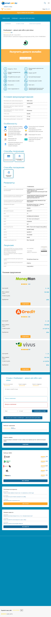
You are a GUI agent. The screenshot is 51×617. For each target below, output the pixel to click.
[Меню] (49, 3)
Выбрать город (8, 6)
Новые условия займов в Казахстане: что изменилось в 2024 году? (18, 493)
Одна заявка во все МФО (25, 13)
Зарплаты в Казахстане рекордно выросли (13, 523)
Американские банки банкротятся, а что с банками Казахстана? (18, 516)
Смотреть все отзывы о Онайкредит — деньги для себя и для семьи (23, 417)
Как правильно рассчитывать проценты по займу (14, 496)
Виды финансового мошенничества (11, 500)
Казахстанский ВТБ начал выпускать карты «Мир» (14, 519)
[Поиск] (45, 3)
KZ (49, 9)
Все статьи (25, 503)
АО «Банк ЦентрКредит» (33, 218)
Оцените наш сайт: (6, 610)
